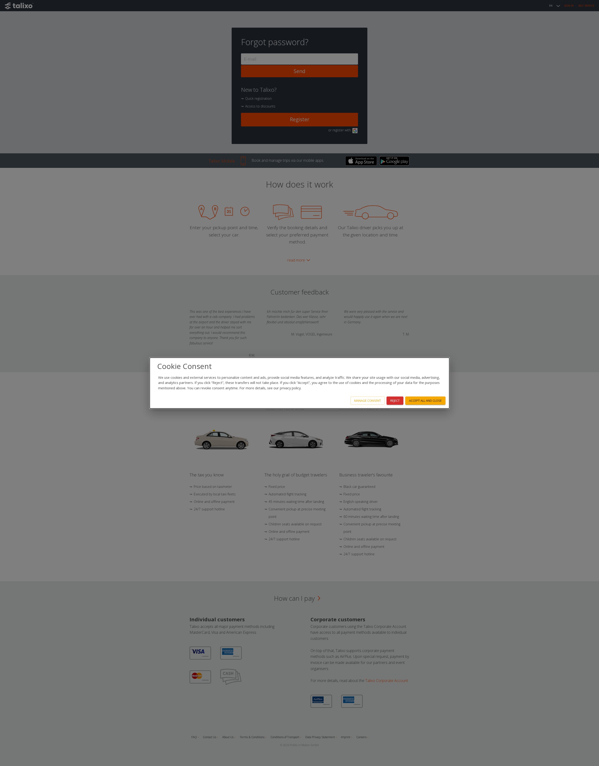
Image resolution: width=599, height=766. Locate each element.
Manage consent (367, 400)
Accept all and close (425, 400)
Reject (395, 400)
